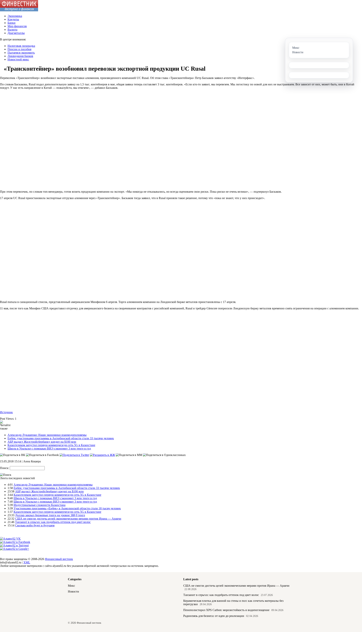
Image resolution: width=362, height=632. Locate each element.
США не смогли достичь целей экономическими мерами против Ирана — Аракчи (68, 518)
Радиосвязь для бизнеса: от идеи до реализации (213, 615)
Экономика (15, 16)
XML (26, 562)
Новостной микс (18, 59)
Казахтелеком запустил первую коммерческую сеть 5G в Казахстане (51, 445)
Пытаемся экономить (21, 52)
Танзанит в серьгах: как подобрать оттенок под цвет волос (53, 522)
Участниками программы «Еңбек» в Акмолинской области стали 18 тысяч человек (67, 508)
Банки (11, 22)
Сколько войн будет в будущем (34, 525)
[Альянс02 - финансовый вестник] (19, 10)
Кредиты (13, 19)
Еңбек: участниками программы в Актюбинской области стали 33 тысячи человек (61, 438)
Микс (71, 585)
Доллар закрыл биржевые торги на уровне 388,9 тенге (50, 515)
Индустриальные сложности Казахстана (39, 505)
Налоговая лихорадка (21, 45)
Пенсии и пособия (19, 49)
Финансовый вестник (59, 559)
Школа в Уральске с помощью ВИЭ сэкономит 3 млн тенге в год (49, 448)
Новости (73, 591)
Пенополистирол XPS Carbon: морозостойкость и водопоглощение (226, 610)
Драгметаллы (16, 33)
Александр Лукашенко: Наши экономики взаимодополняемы (47, 435)
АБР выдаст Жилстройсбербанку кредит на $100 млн (42, 441)
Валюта (12, 29)
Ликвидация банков (20, 56)
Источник (6, 412)
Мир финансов (17, 26)
